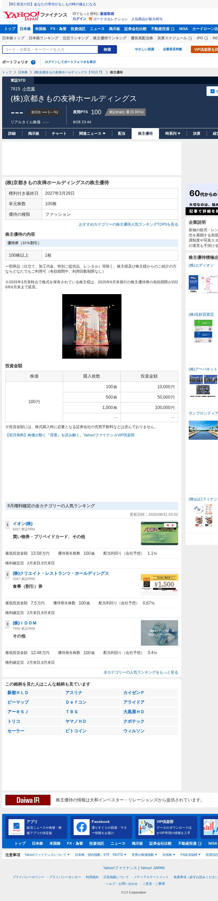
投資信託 (78, 29)
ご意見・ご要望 (153, 884)
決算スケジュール (172, 38)
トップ (9, 29)
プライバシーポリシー (28, 877)
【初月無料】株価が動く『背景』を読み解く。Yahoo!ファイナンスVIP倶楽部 (70, 435)
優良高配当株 (142, 38)
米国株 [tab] (167, 855)
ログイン (79, 19)
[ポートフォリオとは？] (33, 62)
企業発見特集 (172, 49)
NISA (183, 29)
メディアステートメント (151, 877)
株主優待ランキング (110, 38)
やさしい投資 (144, 49)
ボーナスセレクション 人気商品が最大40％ (128, 19)
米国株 (40, 29)
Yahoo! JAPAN (152, 868)
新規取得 (107, 14)
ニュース (97, 29)
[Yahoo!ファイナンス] (36, 13)
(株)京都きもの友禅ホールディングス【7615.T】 (69, 72)
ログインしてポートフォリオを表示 (70, 62)
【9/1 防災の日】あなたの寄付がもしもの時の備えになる (51, 4)
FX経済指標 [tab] (189, 855)
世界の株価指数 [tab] (143, 855)
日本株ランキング (43, 38)
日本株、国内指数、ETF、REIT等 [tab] (99, 855)
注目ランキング (76, 38)
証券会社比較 (135, 29)
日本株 (25, 29)
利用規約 (92, 877)
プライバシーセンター (65, 877)
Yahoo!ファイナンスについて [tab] (45, 855)
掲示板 (114, 29)
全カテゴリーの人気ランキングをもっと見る (141, 672)
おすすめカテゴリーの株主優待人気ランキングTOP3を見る (128, 224)
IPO (200, 38)
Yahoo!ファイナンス (120, 868)
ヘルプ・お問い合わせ (122, 884)
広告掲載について (116, 877)
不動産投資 (160, 29)
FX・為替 (58, 29)
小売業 (28, 89)
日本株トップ (13, 38)
